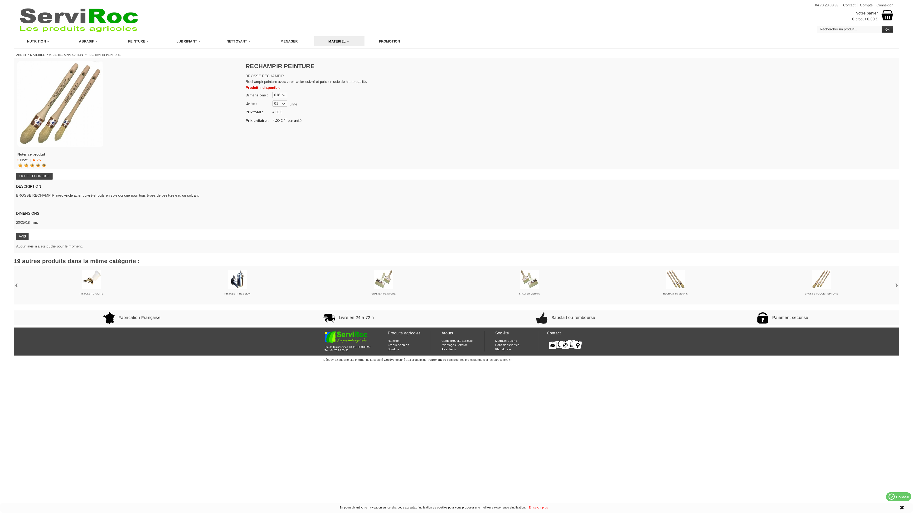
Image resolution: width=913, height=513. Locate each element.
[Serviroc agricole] (79, 20)
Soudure (393, 349)
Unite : (251, 104)
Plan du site (503, 349)
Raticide (393, 340)
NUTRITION (36, 41)
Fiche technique (34, 176)
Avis (22, 236)
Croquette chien (398, 345)
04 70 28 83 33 (339, 350)
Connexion (885, 5)
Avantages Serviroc (455, 345)
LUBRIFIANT (186, 41)
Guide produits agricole (457, 340)
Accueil (21, 55)
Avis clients (449, 349)
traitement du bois (440, 359)
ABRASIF (86, 41)
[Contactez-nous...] (565, 344)
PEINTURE (136, 41)
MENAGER (289, 41)
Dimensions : (257, 95)
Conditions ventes (507, 345)
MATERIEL (337, 41)
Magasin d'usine (506, 340)
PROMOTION (389, 41)
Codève (389, 359)
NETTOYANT (237, 41)
